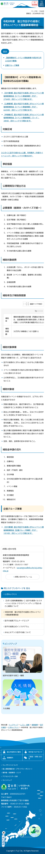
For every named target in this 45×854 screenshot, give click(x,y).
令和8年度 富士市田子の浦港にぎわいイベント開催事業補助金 (23, 613)
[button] (35, 3)
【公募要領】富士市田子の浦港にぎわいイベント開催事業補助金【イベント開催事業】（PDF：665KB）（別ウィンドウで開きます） (23, 107)
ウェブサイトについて (10, 765)
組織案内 (10, 757)
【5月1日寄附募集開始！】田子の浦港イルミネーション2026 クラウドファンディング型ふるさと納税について (23, 603)
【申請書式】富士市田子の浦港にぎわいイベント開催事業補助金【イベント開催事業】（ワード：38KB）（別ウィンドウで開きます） (23, 118)
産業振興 (35, 725)
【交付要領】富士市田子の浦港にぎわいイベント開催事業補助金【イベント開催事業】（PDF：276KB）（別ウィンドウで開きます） (23, 96)
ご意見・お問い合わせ (35, 757)
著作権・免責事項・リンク (12, 772)
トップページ (13, 725)
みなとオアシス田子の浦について (18, 632)
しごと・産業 (24, 725)
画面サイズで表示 (36, 304)
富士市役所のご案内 (14, 752)
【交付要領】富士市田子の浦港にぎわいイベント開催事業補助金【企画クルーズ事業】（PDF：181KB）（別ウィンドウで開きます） (23, 530)
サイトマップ (7, 780)
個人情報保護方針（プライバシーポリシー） (18, 769)
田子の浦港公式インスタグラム (17, 626)
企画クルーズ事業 (12, 65)
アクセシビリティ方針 (10, 776)
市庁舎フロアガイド (35, 752)
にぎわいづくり (11, 594)
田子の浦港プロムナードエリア (17, 621)
